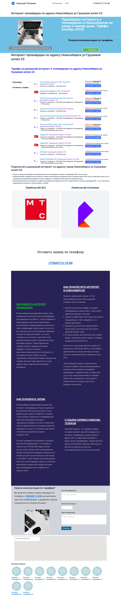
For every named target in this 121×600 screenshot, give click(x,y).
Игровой (43, 152)
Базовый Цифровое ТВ (50, 91)
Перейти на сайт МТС (36, 187)
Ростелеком (57, 3)
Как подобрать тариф (30, 399)
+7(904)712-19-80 (101, 3)
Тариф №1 (44, 135)
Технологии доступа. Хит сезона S (55, 82)
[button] (36, 306)
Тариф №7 (44, 143)
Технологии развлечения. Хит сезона (56, 98)
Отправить (66, 528)
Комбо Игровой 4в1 (48, 159)
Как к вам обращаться (69, 490)
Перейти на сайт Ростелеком (85, 187)
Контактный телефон (68, 504)
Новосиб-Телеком (26, 3)
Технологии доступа (49, 109)
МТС (67, 3)
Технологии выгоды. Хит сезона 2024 (56, 124)
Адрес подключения (68, 512)
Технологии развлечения (51, 116)
